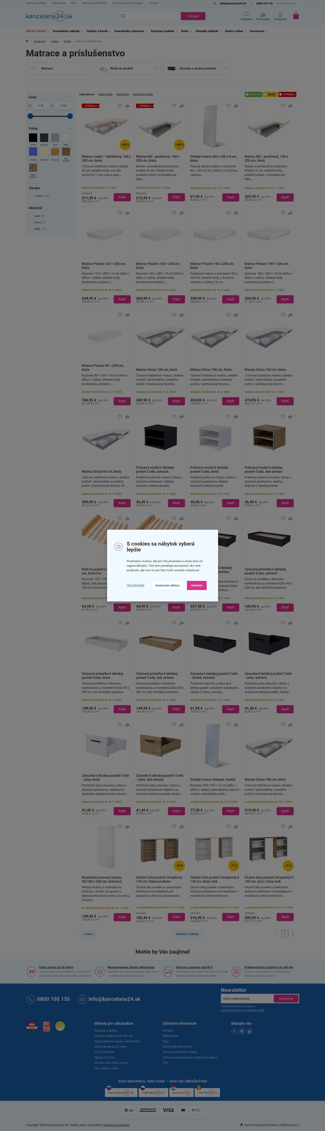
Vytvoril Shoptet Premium (261, 1125)
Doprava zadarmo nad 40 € (194, 967)
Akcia (271, 94)
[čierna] (33, 140)
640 (65, 105)
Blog (166, 1041)
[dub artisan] (66, 155)
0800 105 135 (53, 999)
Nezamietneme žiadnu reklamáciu (131, 967)
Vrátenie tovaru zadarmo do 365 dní (268, 967)
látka (40, 228)
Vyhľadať (193, 16)
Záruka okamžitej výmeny (111, 1063)
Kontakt (154, 3)
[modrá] (33, 155)
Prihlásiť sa (286, 999)
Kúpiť (122, 197)
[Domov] (27, 41)
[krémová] (44, 155)
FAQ (73, 3)
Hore (89, 934)
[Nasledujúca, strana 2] (285, 933)
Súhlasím (196, 585)
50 (42, 105)
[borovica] (55, 155)
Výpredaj (289, 94)
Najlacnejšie (105, 94)
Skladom (255, 94)
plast (39, 215)
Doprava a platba (36, 3)
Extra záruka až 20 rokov (56, 967)
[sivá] (55, 140)
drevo (40, 222)
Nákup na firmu (104, 1057)
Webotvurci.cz (289, 1125)
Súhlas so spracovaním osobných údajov (190, 1057)
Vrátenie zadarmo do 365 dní (113, 1036)
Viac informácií (135, 585)
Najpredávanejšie (143, 94)
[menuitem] (36, 31)
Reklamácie (58, 3)
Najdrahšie (122, 94)
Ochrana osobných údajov (128, 3)
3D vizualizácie (104, 1052)
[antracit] (44, 140)
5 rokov (41, 196)
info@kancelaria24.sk (114, 999)
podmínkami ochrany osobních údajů (242, 1010)
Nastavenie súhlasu (167, 585)
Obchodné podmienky (94, 3)
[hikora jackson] (33, 171)
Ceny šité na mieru (106, 1068)
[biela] (66, 140)
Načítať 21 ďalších (188, 934)
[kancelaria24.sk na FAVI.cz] (32, 1028)
